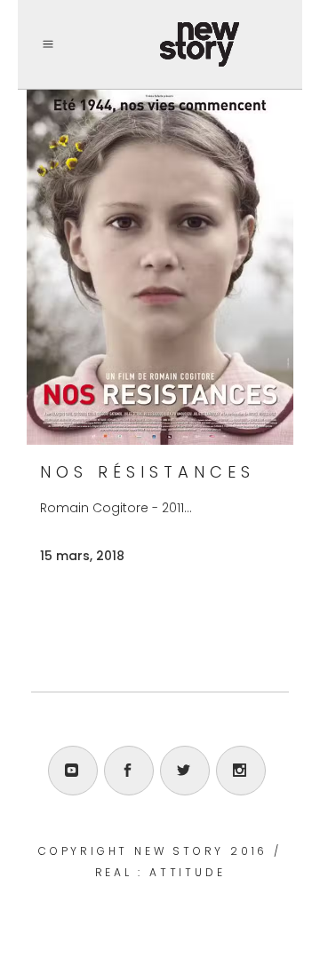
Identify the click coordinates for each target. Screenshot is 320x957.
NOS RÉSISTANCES (147, 472)
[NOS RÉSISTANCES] (160, 267)
